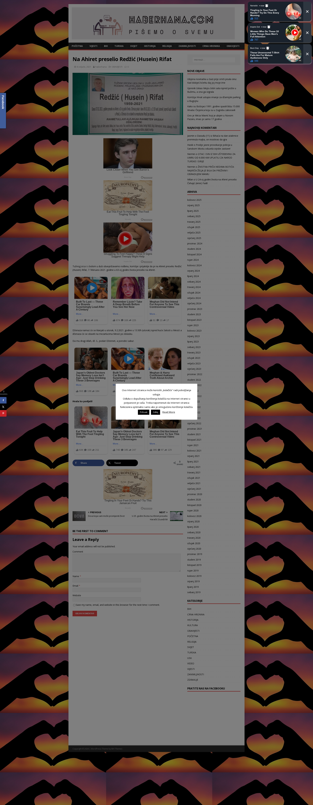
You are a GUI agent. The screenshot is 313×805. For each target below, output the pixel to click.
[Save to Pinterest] (3, 413)
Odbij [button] (155, 412)
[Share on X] (3, 406)
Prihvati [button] (143, 412)
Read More (168, 412)
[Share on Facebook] (3, 400)
